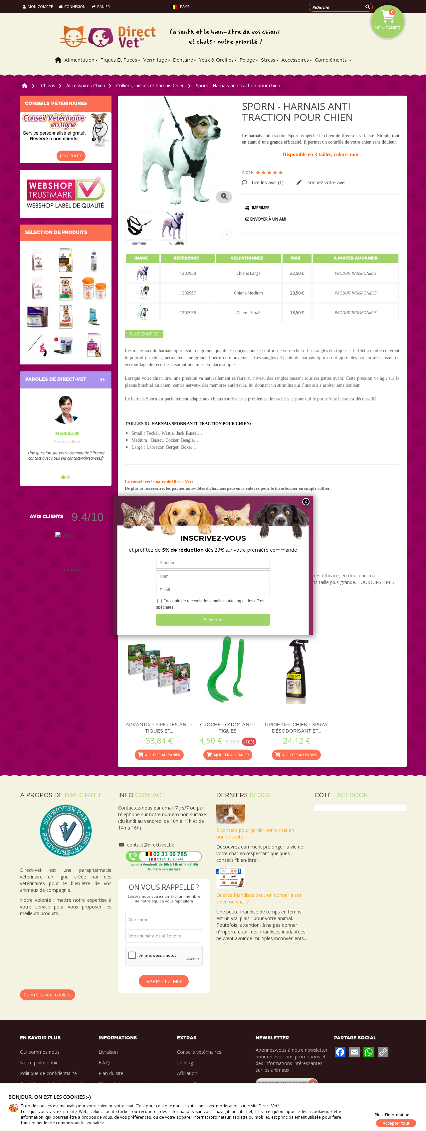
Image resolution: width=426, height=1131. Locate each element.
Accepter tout (396, 1123)
